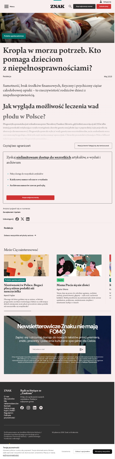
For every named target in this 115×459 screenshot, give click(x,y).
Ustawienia (66, 451)
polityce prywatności (11, 455)
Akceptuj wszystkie (102, 451)
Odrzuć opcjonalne (82, 451)
